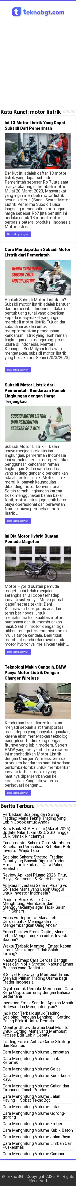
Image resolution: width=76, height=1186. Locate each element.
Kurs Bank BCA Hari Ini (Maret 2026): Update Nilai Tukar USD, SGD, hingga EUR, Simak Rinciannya (37, 832)
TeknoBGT (15, 1176)
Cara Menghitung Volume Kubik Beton (38, 1130)
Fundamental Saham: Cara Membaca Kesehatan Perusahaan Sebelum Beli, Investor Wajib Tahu (37, 846)
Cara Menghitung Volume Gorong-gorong (34, 1115)
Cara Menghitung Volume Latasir (33, 1106)
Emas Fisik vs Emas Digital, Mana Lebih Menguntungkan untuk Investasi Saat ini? (37, 935)
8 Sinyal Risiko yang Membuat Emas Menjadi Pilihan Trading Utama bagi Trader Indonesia (36, 978)
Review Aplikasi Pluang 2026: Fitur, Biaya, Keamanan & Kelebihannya (35, 876)
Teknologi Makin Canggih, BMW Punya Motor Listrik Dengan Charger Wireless (35, 673)
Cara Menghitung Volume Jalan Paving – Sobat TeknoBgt (31, 1098)
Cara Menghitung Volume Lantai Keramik (32, 1060)
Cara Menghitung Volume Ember (32, 1123)
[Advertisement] (38, 58)
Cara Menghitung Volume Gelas (32, 1069)
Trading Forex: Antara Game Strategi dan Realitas (36, 1043)
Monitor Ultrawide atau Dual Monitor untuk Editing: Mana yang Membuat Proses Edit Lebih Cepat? (36, 1031)
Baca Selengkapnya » (17, 234)
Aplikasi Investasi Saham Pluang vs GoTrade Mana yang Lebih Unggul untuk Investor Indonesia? (35, 889)
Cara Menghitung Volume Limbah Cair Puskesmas (37, 1145)
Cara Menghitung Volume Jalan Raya (36, 1136)
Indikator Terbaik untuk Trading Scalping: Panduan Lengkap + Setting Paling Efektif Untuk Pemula (37, 1017)
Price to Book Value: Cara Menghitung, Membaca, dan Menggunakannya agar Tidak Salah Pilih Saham (34, 905)
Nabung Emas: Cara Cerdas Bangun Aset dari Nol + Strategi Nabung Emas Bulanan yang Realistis (38, 964)
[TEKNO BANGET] (38, 11)
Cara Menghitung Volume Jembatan (36, 1052)
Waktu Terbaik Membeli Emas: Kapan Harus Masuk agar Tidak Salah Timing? (37, 950)
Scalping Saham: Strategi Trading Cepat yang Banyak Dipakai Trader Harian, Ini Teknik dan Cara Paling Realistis (34, 862)
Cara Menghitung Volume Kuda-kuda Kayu (36, 1077)
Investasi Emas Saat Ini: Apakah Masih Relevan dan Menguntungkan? (38, 1004)
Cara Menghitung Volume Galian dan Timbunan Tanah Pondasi (36, 1087)
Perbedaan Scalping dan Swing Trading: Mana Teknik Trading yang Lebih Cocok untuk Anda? (34, 818)
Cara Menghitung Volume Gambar (34, 1153)
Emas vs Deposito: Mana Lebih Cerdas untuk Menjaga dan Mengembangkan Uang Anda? (31, 921)
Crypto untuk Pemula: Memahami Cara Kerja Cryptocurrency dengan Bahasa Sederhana (38, 992)
